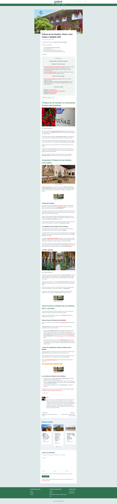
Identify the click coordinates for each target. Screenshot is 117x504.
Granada (31, 492)
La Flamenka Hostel (53, 89)
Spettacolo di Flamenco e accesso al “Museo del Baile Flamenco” (57, 81)
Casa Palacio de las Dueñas (52, 238)
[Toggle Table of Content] (53, 97)
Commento (44, 457)
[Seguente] (74, 435)
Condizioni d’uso (72, 492)
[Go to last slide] (43, 435)
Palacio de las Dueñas (57, 131)
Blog (50, 496)
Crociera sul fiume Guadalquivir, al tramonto (52, 78)
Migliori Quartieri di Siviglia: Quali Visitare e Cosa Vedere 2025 (46, 436)
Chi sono (51, 491)
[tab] (56, 446)
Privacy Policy (71, 491)
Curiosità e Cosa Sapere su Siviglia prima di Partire (49, 414)
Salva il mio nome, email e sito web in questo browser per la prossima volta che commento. (57, 473)
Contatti (50, 492)
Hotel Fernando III (53, 92)
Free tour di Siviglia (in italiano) (50, 72)
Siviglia (31, 491)
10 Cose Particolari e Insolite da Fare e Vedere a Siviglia (68, 414)
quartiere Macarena (64, 322)
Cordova (31, 494)
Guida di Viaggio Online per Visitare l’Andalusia (58, 494)
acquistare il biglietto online (51, 359)
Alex (44, 440)
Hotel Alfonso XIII (52, 93)
